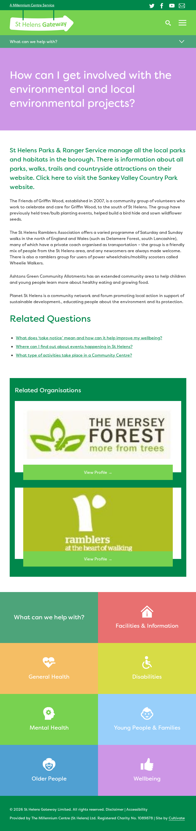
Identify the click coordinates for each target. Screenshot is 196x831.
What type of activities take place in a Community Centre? (74, 355)
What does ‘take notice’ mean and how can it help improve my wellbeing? (89, 338)
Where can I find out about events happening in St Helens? (74, 346)
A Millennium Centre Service (32, 5)
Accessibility (137, 809)
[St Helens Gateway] (42, 20)
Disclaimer (115, 809)
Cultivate (177, 817)
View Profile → (98, 472)
